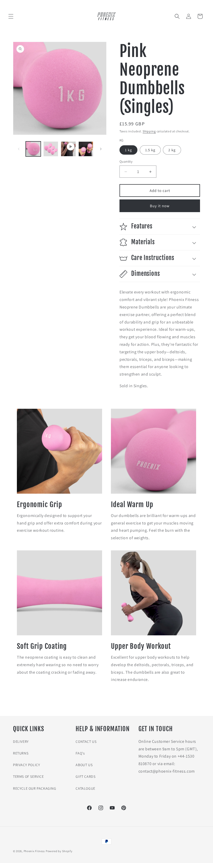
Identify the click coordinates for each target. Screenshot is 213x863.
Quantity (125, 161)
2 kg (172, 150)
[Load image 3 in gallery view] (86, 148)
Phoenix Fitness (34, 851)
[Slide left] (18, 149)
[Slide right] (100, 149)
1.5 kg (150, 150)
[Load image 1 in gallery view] (33, 148)
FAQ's (80, 753)
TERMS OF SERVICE (28, 776)
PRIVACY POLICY (26, 765)
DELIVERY (21, 741)
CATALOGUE (85, 788)
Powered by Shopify (59, 851)
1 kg (128, 150)
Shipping (149, 131)
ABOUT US (84, 765)
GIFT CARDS (85, 776)
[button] (11, 16)
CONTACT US (86, 741)
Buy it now (160, 205)
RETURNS (20, 753)
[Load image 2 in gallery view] (50, 148)
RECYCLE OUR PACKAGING (34, 788)
